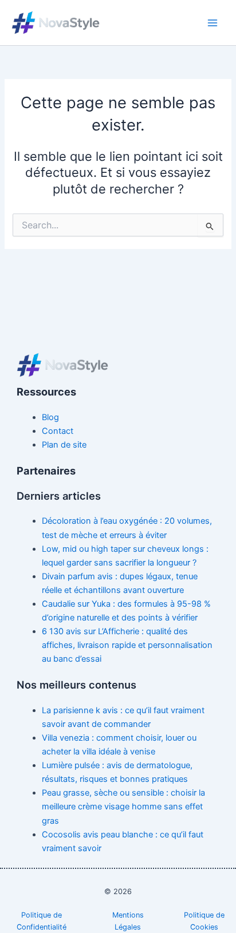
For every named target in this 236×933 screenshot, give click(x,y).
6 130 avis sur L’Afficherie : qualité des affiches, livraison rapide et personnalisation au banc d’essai (127, 645)
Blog (50, 417)
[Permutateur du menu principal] (212, 23)
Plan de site (64, 445)
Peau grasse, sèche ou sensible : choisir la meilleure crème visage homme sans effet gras (123, 806)
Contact (57, 431)
